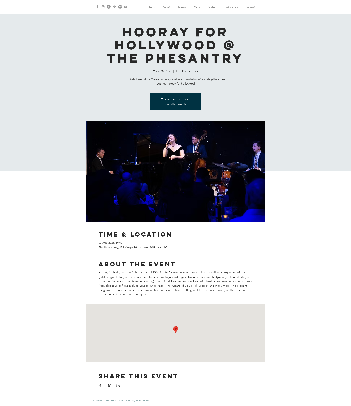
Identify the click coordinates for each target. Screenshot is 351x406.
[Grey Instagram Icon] (103, 7)
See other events (175, 104)
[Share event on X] (109, 385)
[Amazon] (109, 7)
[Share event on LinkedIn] (118, 385)
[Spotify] (114, 7)
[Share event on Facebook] (100, 385)
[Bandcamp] (120, 7)
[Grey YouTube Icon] (126, 7)
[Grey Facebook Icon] (97, 7)
